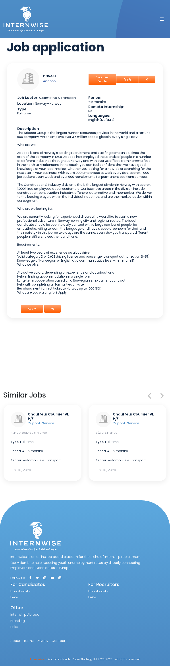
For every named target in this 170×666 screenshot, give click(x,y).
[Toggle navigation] (161, 19)
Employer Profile (102, 79)
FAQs (14, 597)
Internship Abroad (24, 614)
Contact (58, 640)
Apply (127, 79)
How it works (20, 591)
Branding (17, 620)
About (15, 640)
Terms (29, 640)
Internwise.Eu (39, 659)
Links (14, 626)
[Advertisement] (85, 354)
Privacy (42, 640)
